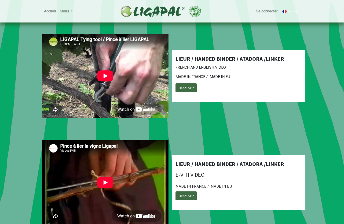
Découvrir (186, 88)
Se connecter (267, 11)
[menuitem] (50, 11)
